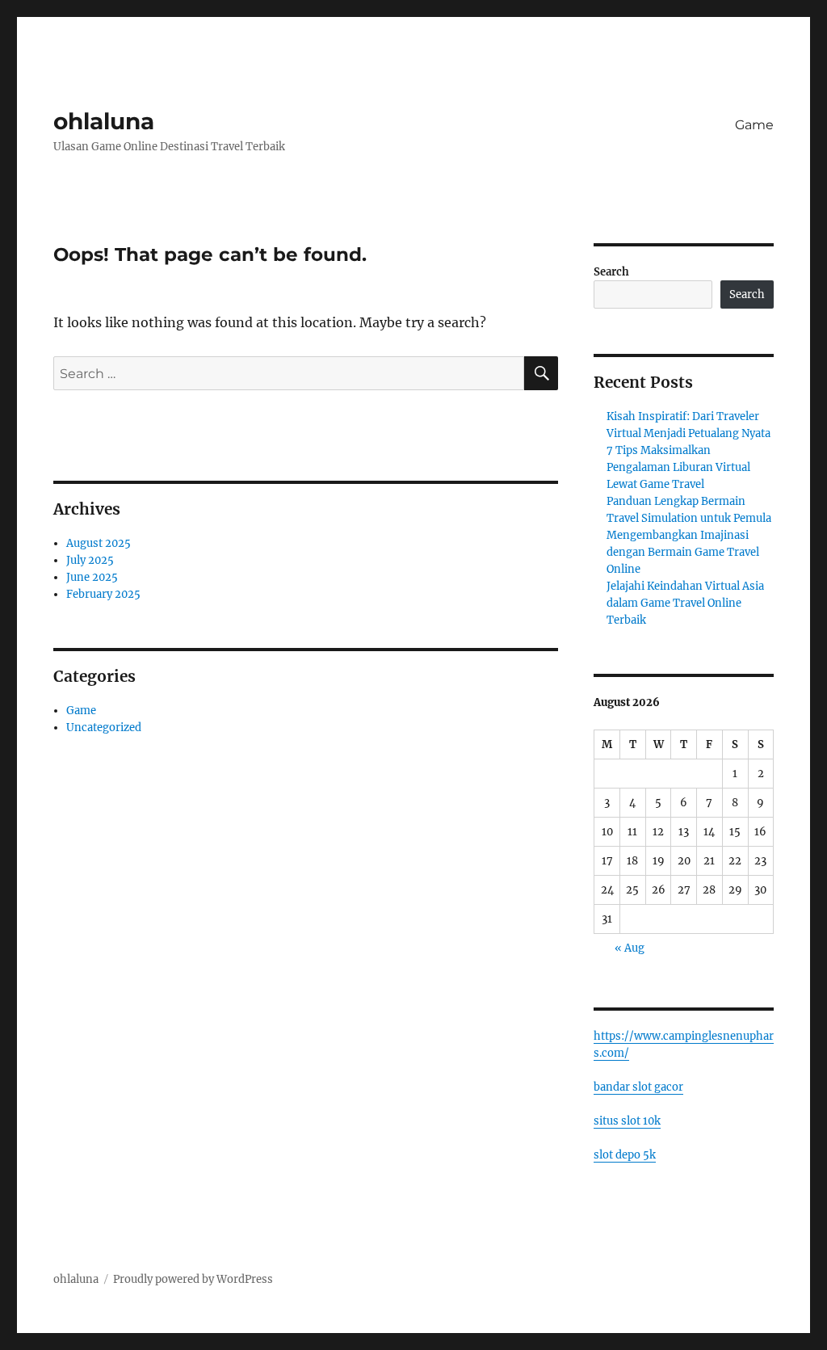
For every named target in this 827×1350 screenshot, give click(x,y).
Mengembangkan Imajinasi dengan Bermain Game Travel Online (683, 552)
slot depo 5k (625, 1155)
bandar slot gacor (638, 1087)
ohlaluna (103, 121)
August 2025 (98, 543)
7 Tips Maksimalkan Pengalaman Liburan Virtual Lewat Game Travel (678, 467)
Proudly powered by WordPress (193, 1279)
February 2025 (103, 594)
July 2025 (90, 560)
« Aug (629, 948)
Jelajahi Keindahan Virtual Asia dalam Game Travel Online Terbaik (685, 603)
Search (611, 272)
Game (754, 124)
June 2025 (92, 577)
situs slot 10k (627, 1121)
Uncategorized (103, 727)
